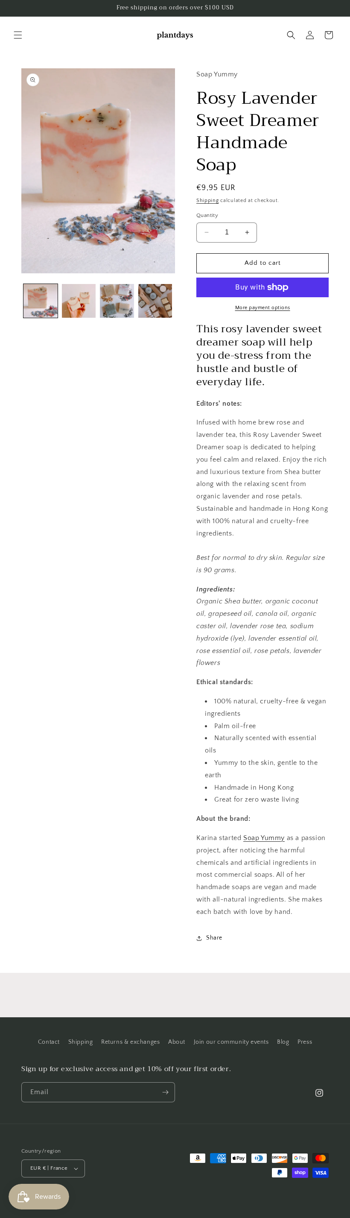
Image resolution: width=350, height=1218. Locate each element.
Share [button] (214, 937)
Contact (49, 1042)
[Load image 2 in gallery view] (79, 301)
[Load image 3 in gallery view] (117, 301)
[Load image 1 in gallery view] (40, 301)
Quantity (207, 215)
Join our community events (231, 1042)
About (176, 1042)
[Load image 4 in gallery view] (155, 301)
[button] (18, 35)
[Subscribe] (165, 1092)
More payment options (262, 307)
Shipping (207, 200)
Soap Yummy (264, 838)
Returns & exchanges (130, 1042)
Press (305, 1042)
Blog (283, 1042)
